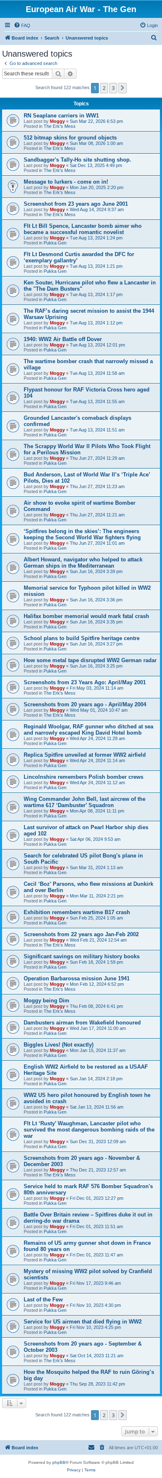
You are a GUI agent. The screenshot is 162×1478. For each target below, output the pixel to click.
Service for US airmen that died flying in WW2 (83, 1321)
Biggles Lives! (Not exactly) (58, 1045)
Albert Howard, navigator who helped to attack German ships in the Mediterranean (83, 562)
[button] (122, 88)
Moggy (57, 121)
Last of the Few (43, 1299)
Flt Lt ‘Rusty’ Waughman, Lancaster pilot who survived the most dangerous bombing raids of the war (89, 1129)
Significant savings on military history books (82, 956)
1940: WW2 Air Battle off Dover (63, 339)
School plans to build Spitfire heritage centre (82, 638)
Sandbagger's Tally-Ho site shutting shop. (77, 160)
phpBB (59, 1462)
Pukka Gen (55, 242)
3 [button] (113, 88)
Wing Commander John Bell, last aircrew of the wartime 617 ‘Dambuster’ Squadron (84, 802)
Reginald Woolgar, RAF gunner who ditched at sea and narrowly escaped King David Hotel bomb (88, 729)
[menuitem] (22, 25)
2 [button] (104, 88)
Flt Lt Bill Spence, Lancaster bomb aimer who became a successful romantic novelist (83, 229)
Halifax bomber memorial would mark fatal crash (86, 616)
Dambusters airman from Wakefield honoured (82, 1022)
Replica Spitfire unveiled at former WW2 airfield (85, 755)
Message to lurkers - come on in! (66, 182)
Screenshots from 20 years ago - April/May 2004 (85, 704)
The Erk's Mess (60, 126)
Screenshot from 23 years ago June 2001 (76, 204)
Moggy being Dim (46, 1000)
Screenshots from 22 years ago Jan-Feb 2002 (81, 934)
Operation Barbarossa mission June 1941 (77, 978)
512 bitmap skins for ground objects (70, 138)
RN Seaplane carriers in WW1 (61, 115)
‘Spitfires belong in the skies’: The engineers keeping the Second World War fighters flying (82, 534)
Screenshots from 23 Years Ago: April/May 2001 (85, 682)
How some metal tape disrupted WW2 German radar (90, 660)
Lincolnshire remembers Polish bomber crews (83, 777)
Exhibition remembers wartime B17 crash (77, 912)
